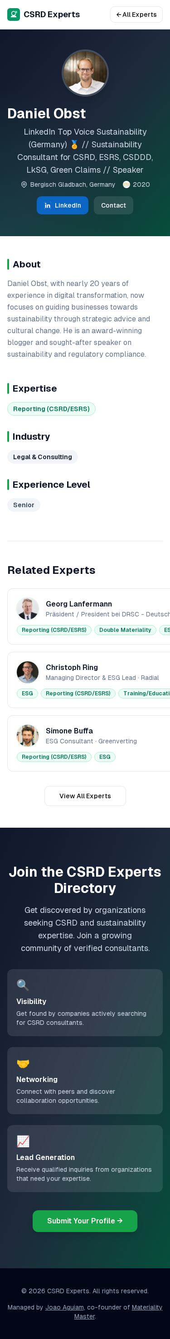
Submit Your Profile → (85, 1221)
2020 (141, 184)
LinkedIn (68, 205)
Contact (113, 205)
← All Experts (136, 14)
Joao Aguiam (64, 1307)
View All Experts (85, 796)
